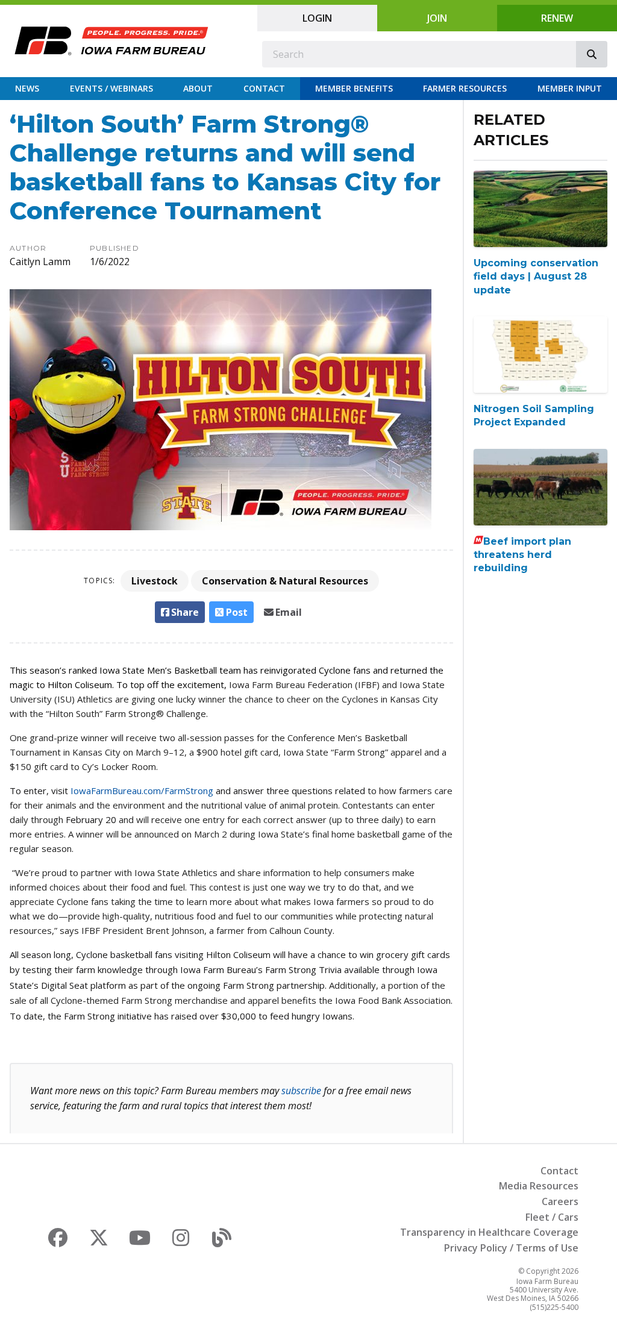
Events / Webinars (111, 88)
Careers (560, 1201)
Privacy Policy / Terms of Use (511, 1247)
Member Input (569, 88)
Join (437, 18)
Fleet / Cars (551, 1217)
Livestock (154, 580)
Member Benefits (354, 88)
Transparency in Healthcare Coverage (489, 1232)
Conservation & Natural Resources (285, 580)
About (198, 88)
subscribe (301, 1090)
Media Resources (538, 1185)
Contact (264, 88)
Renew (557, 18)
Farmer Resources (465, 88)
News (27, 88)
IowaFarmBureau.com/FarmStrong (141, 791)
